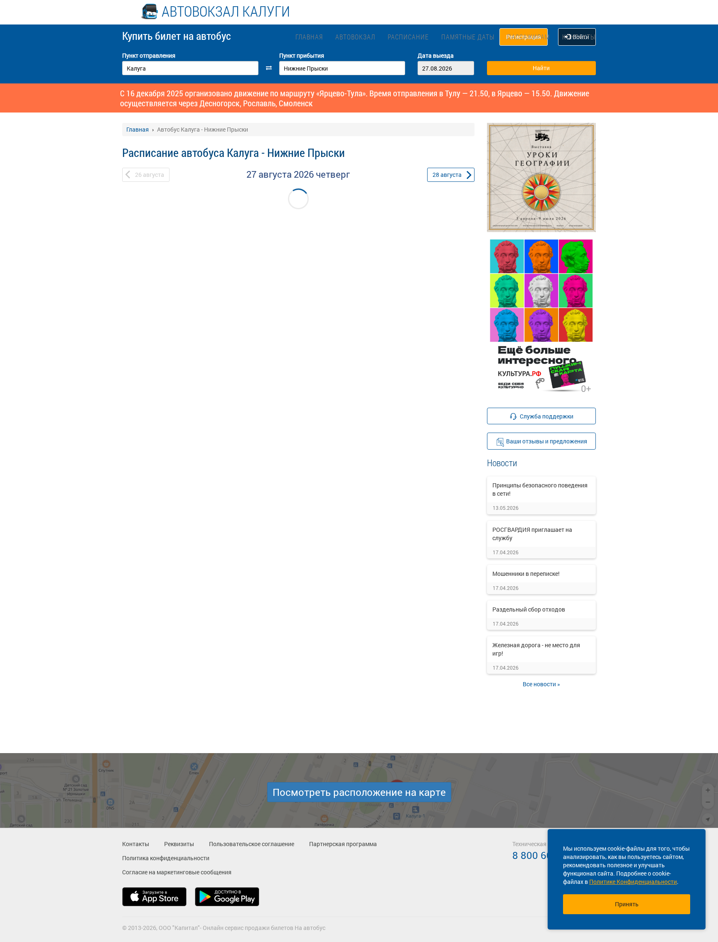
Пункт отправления (148, 55)
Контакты (578, 36)
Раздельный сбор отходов (528, 609)
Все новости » (541, 684)
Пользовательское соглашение (251, 844)
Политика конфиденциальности (165, 858)
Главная (309, 36)
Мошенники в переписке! (526, 573)
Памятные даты (467, 36)
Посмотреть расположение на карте (359, 792)
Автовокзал (355, 36)
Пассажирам (528, 36)
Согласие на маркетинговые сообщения (176, 872)
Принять (627, 904)
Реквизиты (179, 844)
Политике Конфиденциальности (633, 882)
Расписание (408, 36)
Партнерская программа (343, 844)
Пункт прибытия (301, 55)
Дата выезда (436, 55)
